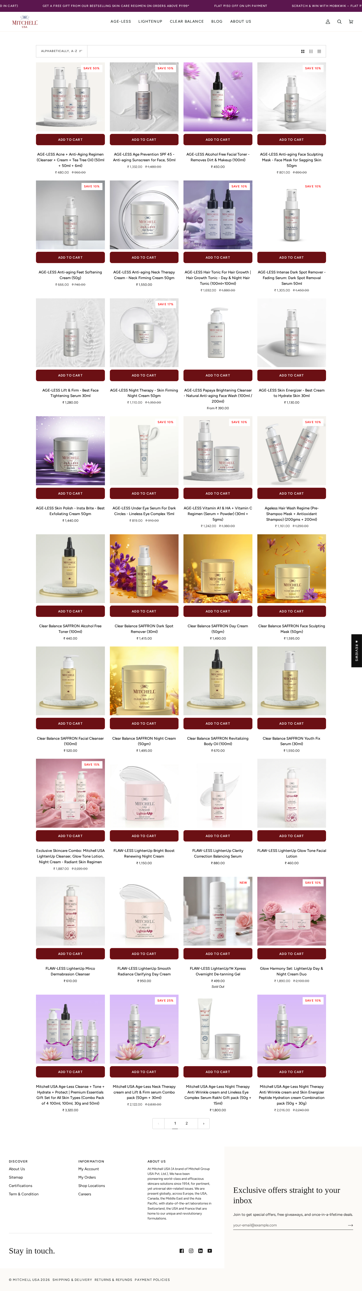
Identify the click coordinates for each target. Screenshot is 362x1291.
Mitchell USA (26, 1280)
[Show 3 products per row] (311, 51)
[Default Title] (217, 96)
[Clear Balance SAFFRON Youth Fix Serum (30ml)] (291, 681)
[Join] (346, 1225)
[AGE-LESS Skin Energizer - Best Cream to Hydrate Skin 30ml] (291, 332)
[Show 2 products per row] (303, 51)
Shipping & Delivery (72, 1280)
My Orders (87, 1177)
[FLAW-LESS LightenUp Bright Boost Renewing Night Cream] (144, 793)
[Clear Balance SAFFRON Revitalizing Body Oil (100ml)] (217, 681)
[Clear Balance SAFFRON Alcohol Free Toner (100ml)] (70, 568)
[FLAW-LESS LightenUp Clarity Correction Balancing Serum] (217, 793)
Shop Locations (91, 1185)
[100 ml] (217, 332)
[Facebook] (182, 1251)
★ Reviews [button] (357, 650)
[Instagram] (191, 1251)
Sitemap (16, 1177)
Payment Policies (152, 1280)
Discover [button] (18, 1161)
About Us (17, 1169)
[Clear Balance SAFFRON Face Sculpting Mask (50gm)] (291, 568)
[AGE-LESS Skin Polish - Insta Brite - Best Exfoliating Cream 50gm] (70, 450)
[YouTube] (210, 1251)
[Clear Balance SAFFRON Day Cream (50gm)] (217, 568)
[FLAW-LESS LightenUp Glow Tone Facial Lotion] (291, 793)
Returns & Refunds (113, 1280)
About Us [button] (157, 1161)
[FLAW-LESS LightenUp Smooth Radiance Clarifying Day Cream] (144, 911)
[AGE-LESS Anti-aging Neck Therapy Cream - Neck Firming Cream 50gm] (144, 215)
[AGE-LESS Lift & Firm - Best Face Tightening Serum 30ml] (70, 332)
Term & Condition (24, 1194)
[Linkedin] (200, 1251)
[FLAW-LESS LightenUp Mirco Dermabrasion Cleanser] (70, 911)
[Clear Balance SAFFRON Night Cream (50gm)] (144, 681)
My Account (88, 1169)
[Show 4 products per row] (320, 51)
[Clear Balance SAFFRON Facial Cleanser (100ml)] (70, 681)
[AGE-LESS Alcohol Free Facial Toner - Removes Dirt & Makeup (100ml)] (217, 96)
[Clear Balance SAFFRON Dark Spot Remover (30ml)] (144, 568)
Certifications (20, 1185)
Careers (84, 1194)
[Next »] (204, 1123)
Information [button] (91, 1161)
